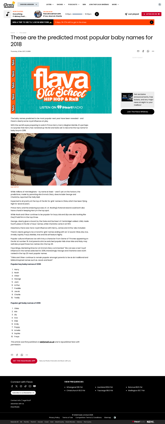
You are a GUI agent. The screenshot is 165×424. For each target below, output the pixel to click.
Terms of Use (67, 417)
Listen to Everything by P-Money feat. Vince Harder (16, 14)
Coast (46, 422)
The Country (87, 422)
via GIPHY (15, 187)
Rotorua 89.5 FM (135, 387)
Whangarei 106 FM (74, 387)
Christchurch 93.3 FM (76, 390)
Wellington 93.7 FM (136, 390)
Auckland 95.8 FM (105, 387)
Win (84, 4)
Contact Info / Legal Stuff (21, 400)
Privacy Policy (54, 417)
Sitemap (107, 417)
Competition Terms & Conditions (89, 417)
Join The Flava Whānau (99, 4)
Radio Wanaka (70, 422)
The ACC (33, 422)
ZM (21, 422)
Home (13, 33)
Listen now (48, 14)
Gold (51, 422)
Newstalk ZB (14, 422)
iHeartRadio (15, 407)
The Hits (26, 422)
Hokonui (79, 422)
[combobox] (153, 51)
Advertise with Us (17, 404)
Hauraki (40, 422)
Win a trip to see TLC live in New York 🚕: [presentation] (82, 22)
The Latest (22, 33)
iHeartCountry (59, 422)
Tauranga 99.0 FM (105, 390)
